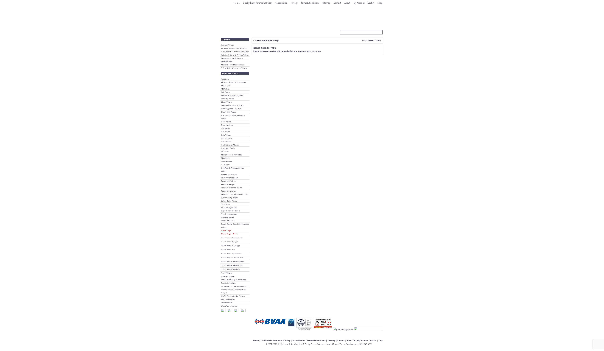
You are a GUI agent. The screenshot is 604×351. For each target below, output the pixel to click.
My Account (359, 2)
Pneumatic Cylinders (229, 178)
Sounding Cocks (227, 220)
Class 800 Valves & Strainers (232, 105)
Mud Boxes (225, 158)
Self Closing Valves (228, 207)
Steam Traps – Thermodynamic (232, 261)
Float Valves (226, 122)
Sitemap (326, 2)
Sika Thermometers (229, 214)
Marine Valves (226, 61)
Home (237, 2)
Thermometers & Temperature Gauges (233, 291)
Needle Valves (226, 161)
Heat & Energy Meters (230, 145)
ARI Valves (225, 89)
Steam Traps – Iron (228, 249)
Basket (371, 2)
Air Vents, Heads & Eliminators (233, 82)
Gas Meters (225, 128)
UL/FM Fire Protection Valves (233, 296)
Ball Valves (225, 92)
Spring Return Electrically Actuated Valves (235, 225)
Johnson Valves (227, 45)
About (347, 2)
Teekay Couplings (228, 283)
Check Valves (226, 102)
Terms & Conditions (310, 2)
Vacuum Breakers (228, 299)
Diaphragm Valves (228, 112)
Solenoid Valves (227, 217)
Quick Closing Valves (229, 197)
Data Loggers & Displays (231, 108)
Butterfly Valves (227, 99)
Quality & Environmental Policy (257, 2)
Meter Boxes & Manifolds (231, 155)
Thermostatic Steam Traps (267, 40)
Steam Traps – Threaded (230, 269)
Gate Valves (226, 135)
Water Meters (226, 302)
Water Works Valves (229, 306)
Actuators (225, 79)
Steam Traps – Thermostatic (231, 265)
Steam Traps (226, 230)
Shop (380, 2)
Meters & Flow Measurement (232, 65)
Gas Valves (225, 131)
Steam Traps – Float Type (230, 245)
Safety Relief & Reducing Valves (234, 68)
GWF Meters (226, 141)
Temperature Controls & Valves (233, 286)
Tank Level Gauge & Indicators (233, 279)
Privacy (294, 2)
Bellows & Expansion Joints (232, 95)
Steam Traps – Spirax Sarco (231, 253)
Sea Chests (225, 204)
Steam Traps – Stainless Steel (232, 257)
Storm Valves (226, 273)
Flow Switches (227, 125)
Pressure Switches (228, 191)
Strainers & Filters (228, 276)
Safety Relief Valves (229, 201)
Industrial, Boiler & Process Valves (235, 55)
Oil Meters (225, 164)
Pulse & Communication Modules (234, 194)
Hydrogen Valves (228, 148)
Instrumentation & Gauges (232, 58)
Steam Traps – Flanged (229, 242)
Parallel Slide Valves (229, 174)
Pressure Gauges (228, 184)
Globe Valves (226, 138)
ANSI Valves (226, 85)
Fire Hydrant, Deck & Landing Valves (233, 117)
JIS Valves (225, 151)
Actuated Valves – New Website (233, 48)
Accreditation (281, 2)
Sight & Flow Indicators (230, 211)
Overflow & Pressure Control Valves (232, 169)
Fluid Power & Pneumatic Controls (235, 51)
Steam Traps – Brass (229, 234)
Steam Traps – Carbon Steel (231, 238)
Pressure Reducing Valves (231, 187)
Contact (337, 2)
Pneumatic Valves (228, 181)
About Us (351, 340)
